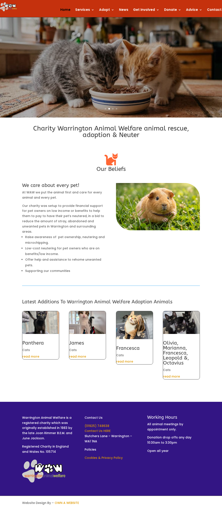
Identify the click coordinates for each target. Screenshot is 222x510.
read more (30, 356)
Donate (170, 10)
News (123, 10)
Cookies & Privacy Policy (104, 458)
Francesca (128, 348)
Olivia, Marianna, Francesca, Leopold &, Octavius (176, 353)
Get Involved (144, 10)
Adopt (104, 10)
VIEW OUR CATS (111, 78)
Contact (214, 10)
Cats (26, 350)
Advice (192, 10)
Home (65, 10)
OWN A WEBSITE (67, 503)
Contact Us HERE (98, 431)
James (76, 343)
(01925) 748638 (97, 426)
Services (82, 10)
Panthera (33, 343)
